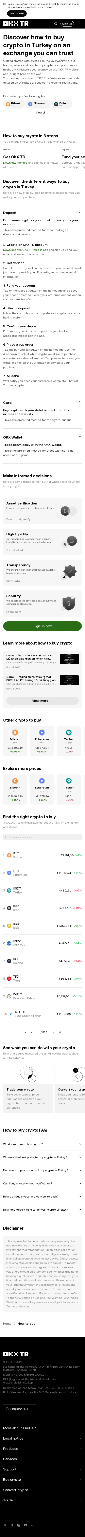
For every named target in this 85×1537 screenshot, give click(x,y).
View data (13, 581)
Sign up (67, 23)
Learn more (13, 611)
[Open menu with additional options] (80, 24)
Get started (14, 550)
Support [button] (10, 1469)
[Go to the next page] (53, 1032)
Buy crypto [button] (12, 1479)
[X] (5, 1525)
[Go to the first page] (25, 1032)
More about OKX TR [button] (19, 1428)
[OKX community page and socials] (32, 1525)
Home (7, 1323)
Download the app (15, 162)
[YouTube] (25, 1525)
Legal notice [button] (13, 1438)
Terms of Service (17, 1306)
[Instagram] (19, 1525)
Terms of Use (30, 1297)
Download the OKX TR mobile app (25, 249)
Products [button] (10, 1448)
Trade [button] (8, 1500)
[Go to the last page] (60, 1032)
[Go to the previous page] (32, 1032)
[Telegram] (12, 1525)
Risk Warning (54, 1297)
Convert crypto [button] (15, 1490)
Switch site (17, 13)
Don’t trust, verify (18, 519)
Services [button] (10, 1459)
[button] (56, 23)
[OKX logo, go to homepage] (15, 23)
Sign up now (42, 626)
